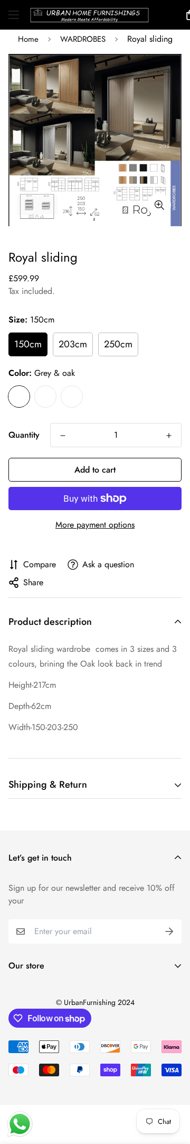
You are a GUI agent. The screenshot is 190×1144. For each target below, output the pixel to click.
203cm (73, 344)
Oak (71, 396)
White (45, 396)
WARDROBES (83, 39)
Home (28, 39)
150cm (28, 344)
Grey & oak (19, 396)
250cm (118, 344)
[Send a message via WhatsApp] (19, 1124)
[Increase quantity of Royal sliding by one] (169, 435)
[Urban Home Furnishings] (89, 15)
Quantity (24, 435)
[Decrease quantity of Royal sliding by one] (63, 435)
